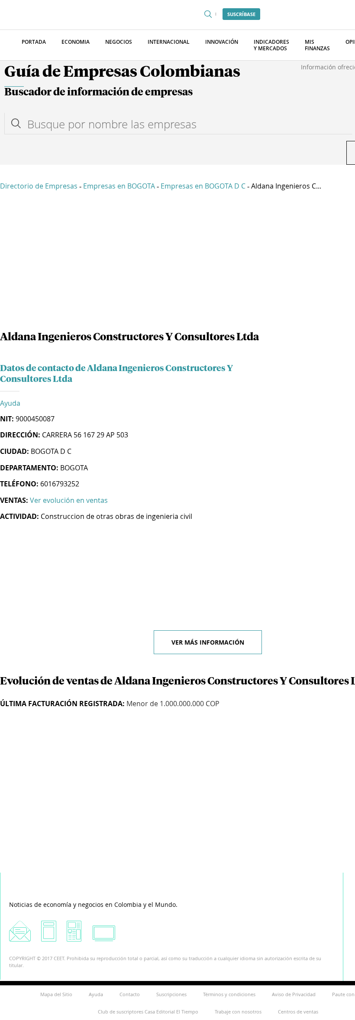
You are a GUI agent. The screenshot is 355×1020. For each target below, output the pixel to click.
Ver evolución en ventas (69, 500)
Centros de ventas (298, 1011)
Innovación (221, 42)
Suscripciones (171, 994)
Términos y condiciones (229, 994)
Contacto (129, 994)
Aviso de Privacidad (294, 994)
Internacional (169, 42)
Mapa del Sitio (56, 994)
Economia (75, 42)
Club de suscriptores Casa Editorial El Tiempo (148, 1011)
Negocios (118, 42)
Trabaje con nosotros (238, 1011)
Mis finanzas (317, 45)
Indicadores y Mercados (271, 45)
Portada (34, 42)
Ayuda (10, 403)
